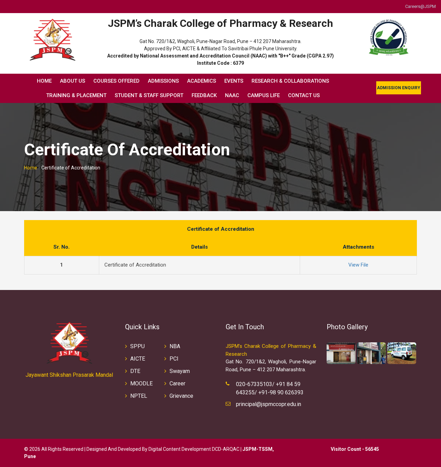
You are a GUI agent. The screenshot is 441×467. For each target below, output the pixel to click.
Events (233, 81)
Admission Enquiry (398, 87)
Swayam (180, 371)
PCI (174, 358)
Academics (201, 81)
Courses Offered (116, 81)
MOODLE (141, 383)
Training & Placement (76, 95)
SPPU (137, 346)
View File (358, 265)
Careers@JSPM (420, 6)
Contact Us (304, 95)
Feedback (204, 95)
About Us (72, 81)
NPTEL (138, 396)
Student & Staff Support (149, 95)
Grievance (181, 396)
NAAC (232, 95)
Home (44, 81)
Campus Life (263, 95)
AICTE (137, 358)
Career (177, 383)
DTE (135, 371)
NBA (175, 346)
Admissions (163, 81)
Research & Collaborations (290, 81)
